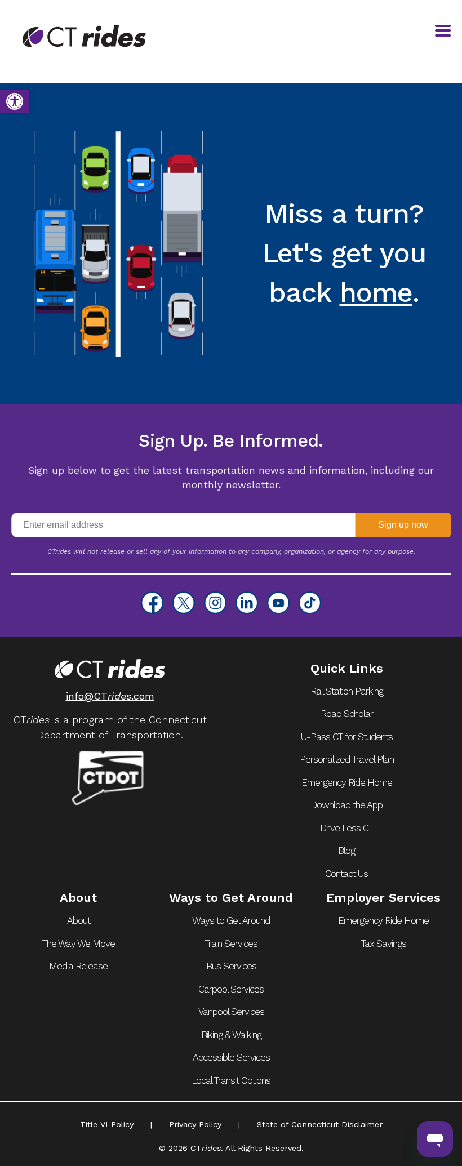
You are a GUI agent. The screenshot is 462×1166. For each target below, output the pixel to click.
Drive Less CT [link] (346, 828)
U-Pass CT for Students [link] (347, 736)
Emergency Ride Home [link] (346, 782)
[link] (14, 101)
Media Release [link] (78, 966)
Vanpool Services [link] (231, 1011)
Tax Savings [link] (383, 943)
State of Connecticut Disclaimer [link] (320, 1124)
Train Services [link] (231, 943)
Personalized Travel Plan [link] (347, 759)
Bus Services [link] (231, 966)
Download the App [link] (346, 805)
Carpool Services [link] (231, 989)
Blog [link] (346, 850)
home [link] (376, 292)
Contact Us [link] (346, 873)
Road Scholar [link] (347, 713)
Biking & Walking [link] (231, 1034)
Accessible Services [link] (231, 1057)
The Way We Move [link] (78, 943)
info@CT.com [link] (110, 696)
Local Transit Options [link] (231, 1080)
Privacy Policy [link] (195, 1124)
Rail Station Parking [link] (346, 691)
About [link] (78, 920)
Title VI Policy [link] (107, 1124)
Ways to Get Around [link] (231, 920)
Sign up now (403, 524)
